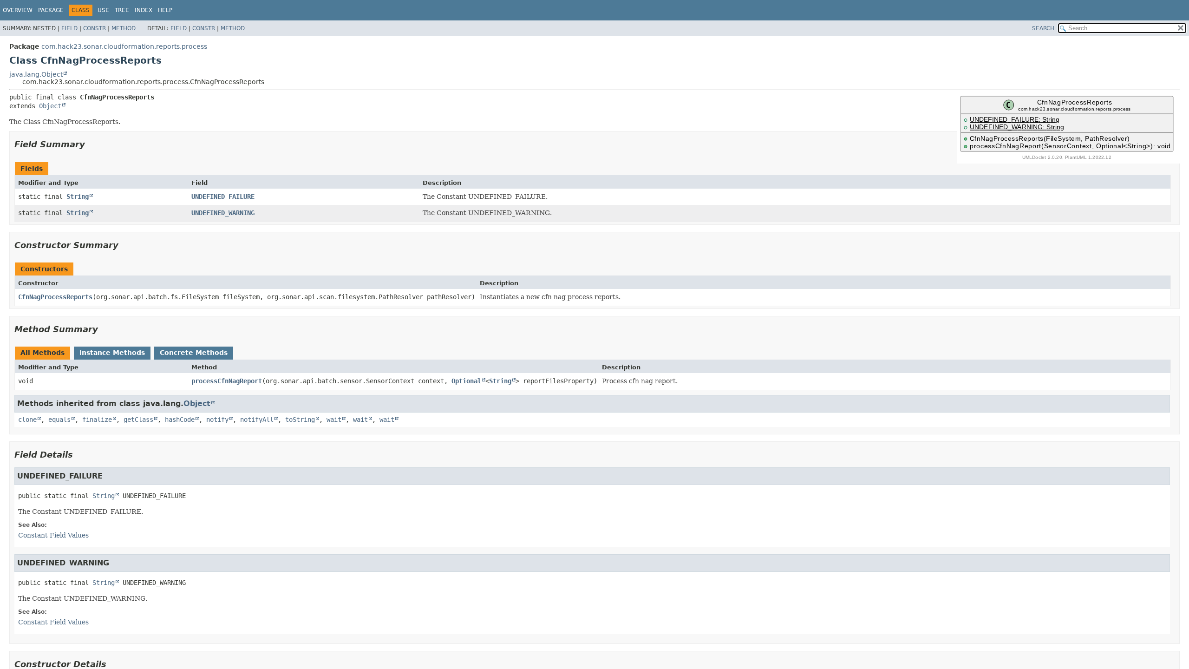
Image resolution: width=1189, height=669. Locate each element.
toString (300, 419)
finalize (97, 419)
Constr (94, 28)
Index (143, 10)
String (77, 196)
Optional (466, 381)
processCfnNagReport (226, 381)
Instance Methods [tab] (112, 352)
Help (165, 10)
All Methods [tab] (42, 352)
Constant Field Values (53, 535)
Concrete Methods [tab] (194, 352)
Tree (122, 10)
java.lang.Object (36, 74)
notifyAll (257, 419)
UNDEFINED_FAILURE (223, 196)
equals (59, 419)
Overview (18, 10)
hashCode (180, 419)
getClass (138, 419)
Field (69, 28)
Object (50, 106)
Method (123, 28)
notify (217, 419)
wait (334, 419)
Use (103, 10)
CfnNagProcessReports (55, 297)
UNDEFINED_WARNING (223, 212)
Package (51, 10)
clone (27, 419)
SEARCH (1043, 28)
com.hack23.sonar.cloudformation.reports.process (124, 46)
